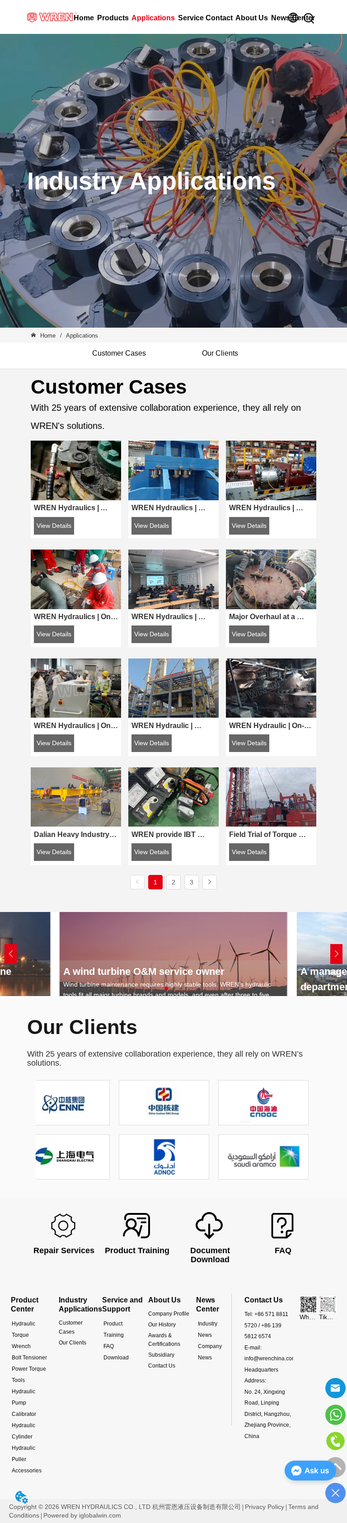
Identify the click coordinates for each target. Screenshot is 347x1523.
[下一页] (209, 882)
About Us (251, 18)
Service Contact (205, 18)
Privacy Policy (264, 1506)
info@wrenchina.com (270, 1358)
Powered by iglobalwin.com (82, 1515)
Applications (153, 18)
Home (84, 18)
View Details (54, 525)
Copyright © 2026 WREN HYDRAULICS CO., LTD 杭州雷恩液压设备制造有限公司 (125, 1506)
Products (113, 18)
